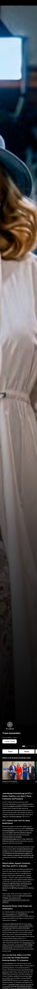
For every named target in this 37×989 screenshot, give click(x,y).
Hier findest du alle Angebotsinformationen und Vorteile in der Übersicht (15, 903)
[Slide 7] (34, 749)
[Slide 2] (26, 749)
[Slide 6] (32, 749)
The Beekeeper (27, 946)
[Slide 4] (29, 749)
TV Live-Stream (22, 807)
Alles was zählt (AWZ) (26, 929)
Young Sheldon (23, 917)
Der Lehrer (21, 915)
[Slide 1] (23, 749)
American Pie (19, 948)
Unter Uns (8, 931)
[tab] (5, 7)
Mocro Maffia (10, 917)
